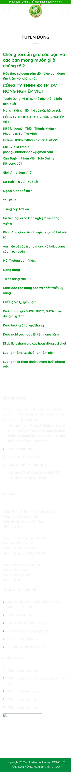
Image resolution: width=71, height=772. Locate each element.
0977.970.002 (27, 548)
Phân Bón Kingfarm (16, 570)
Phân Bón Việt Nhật (17, 575)
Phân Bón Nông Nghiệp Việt (22, 565)
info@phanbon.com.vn (33, 623)
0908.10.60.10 (35, 553)
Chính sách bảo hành (23, 707)
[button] (6, 11)
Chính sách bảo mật (22, 699)
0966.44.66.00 (27, 543)
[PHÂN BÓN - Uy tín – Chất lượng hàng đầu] (35, 11)
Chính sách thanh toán (23, 670)
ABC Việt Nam (13, 526)
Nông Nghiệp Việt (35, 631)
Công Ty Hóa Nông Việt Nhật (23, 521)
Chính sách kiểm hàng (23, 691)
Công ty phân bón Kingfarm (22, 516)
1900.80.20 (37, 538)
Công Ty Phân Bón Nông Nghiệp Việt (29, 511)
